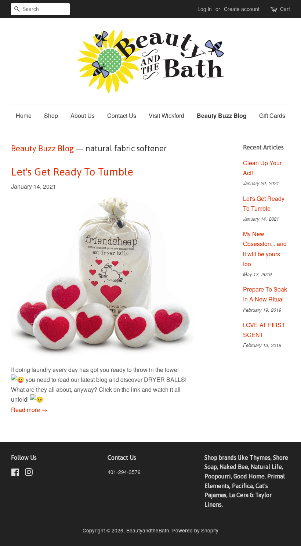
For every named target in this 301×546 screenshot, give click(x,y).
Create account (242, 8)
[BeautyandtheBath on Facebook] (15, 473)
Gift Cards (272, 115)
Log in (204, 8)
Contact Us (121, 115)
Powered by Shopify (195, 530)
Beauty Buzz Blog (222, 115)
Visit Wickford (166, 115)
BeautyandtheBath (147, 530)
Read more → (29, 409)
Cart (285, 8)
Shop (51, 115)
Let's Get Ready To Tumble (72, 172)
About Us (82, 115)
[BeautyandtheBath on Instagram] (29, 473)
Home (24, 115)
